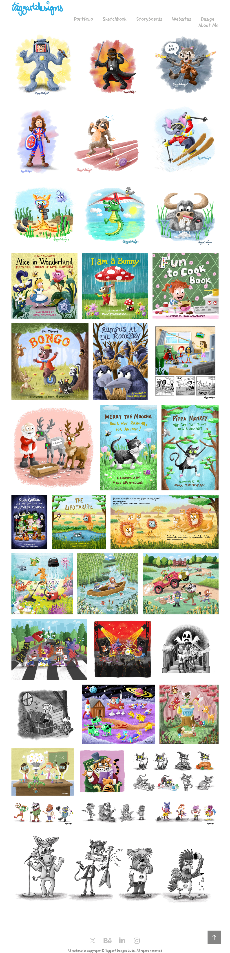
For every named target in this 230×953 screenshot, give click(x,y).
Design (207, 19)
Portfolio (83, 19)
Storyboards (149, 19)
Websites (181, 19)
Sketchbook (114, 19)
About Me (208, 25)
